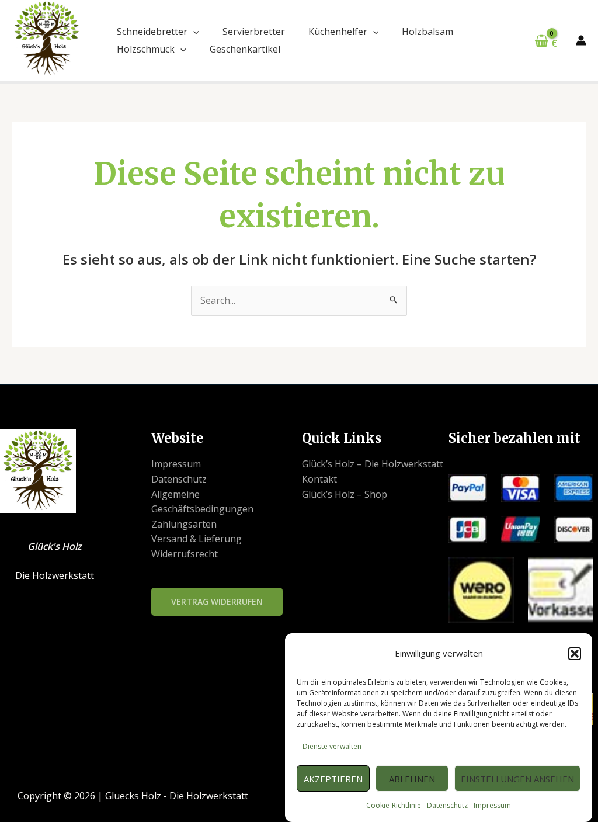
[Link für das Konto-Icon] (581, 40)
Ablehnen (412, 779)
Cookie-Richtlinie (393, 805)
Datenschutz (447, 805)
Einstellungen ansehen (517, 779)
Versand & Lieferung (196, 538)
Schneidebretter (152, 31)
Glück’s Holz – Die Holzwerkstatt (372, 463)
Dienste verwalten (332, 746)
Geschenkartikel (245, 49)
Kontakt (319, 479)
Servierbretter (253, 31)
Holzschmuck (146, 49)
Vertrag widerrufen (217, 601)
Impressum (492, 805)
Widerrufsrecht (184, 553)
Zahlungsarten (184, 524)
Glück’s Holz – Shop (344, 494)
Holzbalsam (427, 31)
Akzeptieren (333, 779)
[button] (574, 654)
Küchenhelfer (337, 31)
